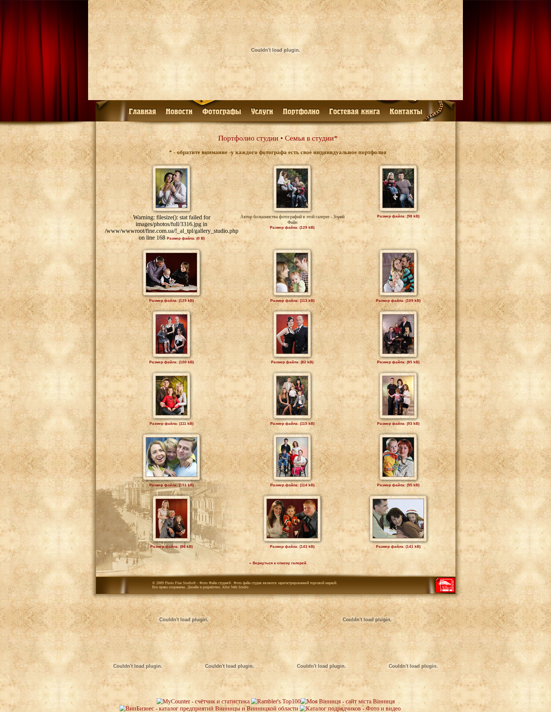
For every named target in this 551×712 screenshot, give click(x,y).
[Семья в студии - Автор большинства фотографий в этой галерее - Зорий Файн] (292, 206)
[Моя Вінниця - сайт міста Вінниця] (348, 701)
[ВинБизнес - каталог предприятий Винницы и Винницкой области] (209, 708)
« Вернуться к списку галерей (277, 563)
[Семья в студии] (171, 206)
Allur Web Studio (235, 587)
